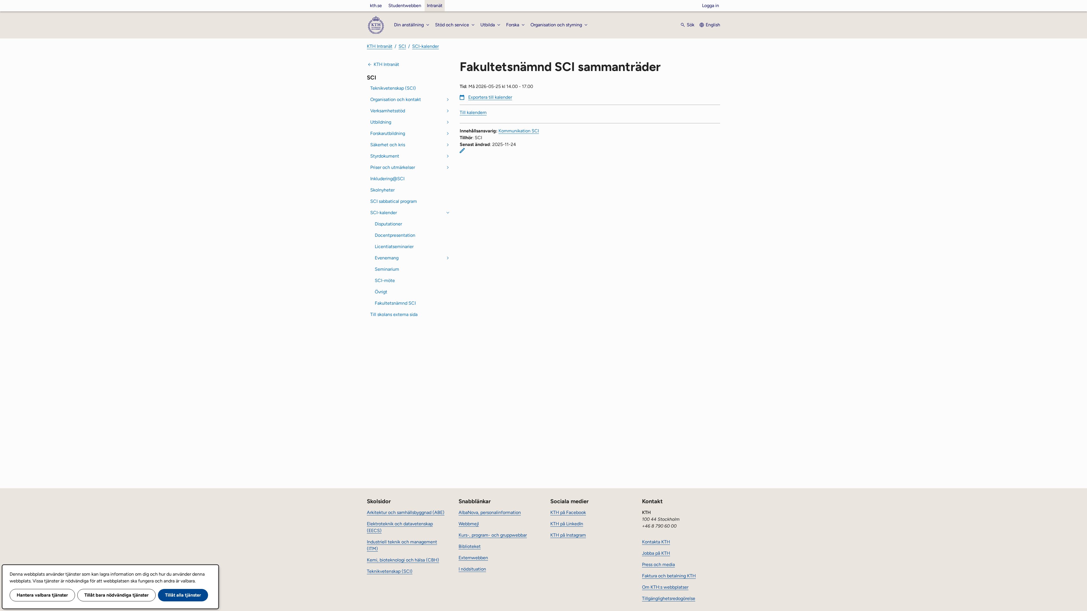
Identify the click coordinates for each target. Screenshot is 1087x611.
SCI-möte (385, 280)
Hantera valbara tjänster (42, 595)
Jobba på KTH (656, 553)
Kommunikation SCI (518, 131)
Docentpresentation (395, 235)
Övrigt (381, 291)
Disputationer (388, 224)
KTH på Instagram (568, 535)
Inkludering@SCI (387, 178)
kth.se (376, 5)
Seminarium (387, 269)
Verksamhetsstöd (387, 110)
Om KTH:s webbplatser (665, 587)
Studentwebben (404, 5)
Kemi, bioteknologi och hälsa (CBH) (403, 560)
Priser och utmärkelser (392, 167)
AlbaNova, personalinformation (490, 512)
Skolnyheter (382, 190)
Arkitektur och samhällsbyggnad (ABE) (405, 512)
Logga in (710, 5)
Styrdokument (384, 156)
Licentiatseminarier (394, 246)
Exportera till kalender (490, 97)
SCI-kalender (425, 46)
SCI (402, 46)
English (713, 24)
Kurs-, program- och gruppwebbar (493, 535)
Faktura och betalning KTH (669, 575)
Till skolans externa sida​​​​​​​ (394, 314)
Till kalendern (473, 112)
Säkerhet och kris (387, 144)
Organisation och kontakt (395, 99)
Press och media (658, 564)
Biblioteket (470, 546)
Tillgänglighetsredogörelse (668, 598)
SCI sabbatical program (393, 201)
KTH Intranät (379, 46)
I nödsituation (472, 569)
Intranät (434, 5)
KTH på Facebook (568, 512)
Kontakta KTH (656, 542)
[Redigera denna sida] (462, 150)
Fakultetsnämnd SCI (395, 303)
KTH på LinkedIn (566, 523)
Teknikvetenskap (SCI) (393, 88)
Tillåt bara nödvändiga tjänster (116, 595)
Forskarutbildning (387, 133)
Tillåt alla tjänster (183, 595)
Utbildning (380, 122)
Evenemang (387, 258)
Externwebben (473, 557)
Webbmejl (469, 523)
